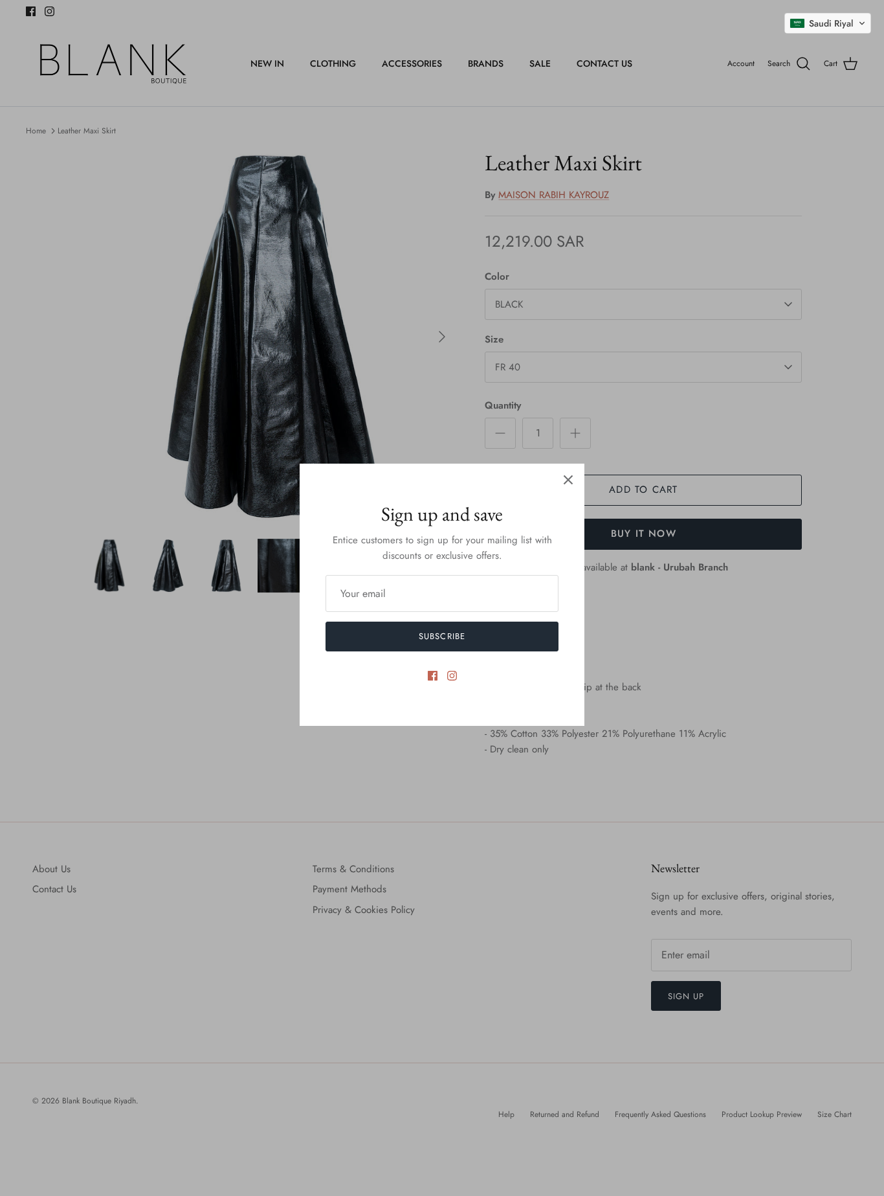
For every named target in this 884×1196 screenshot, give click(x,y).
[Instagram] (452, 676)
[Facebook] (432, 676)
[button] (827, 23)
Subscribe (442, 636)
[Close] (568, 480)
